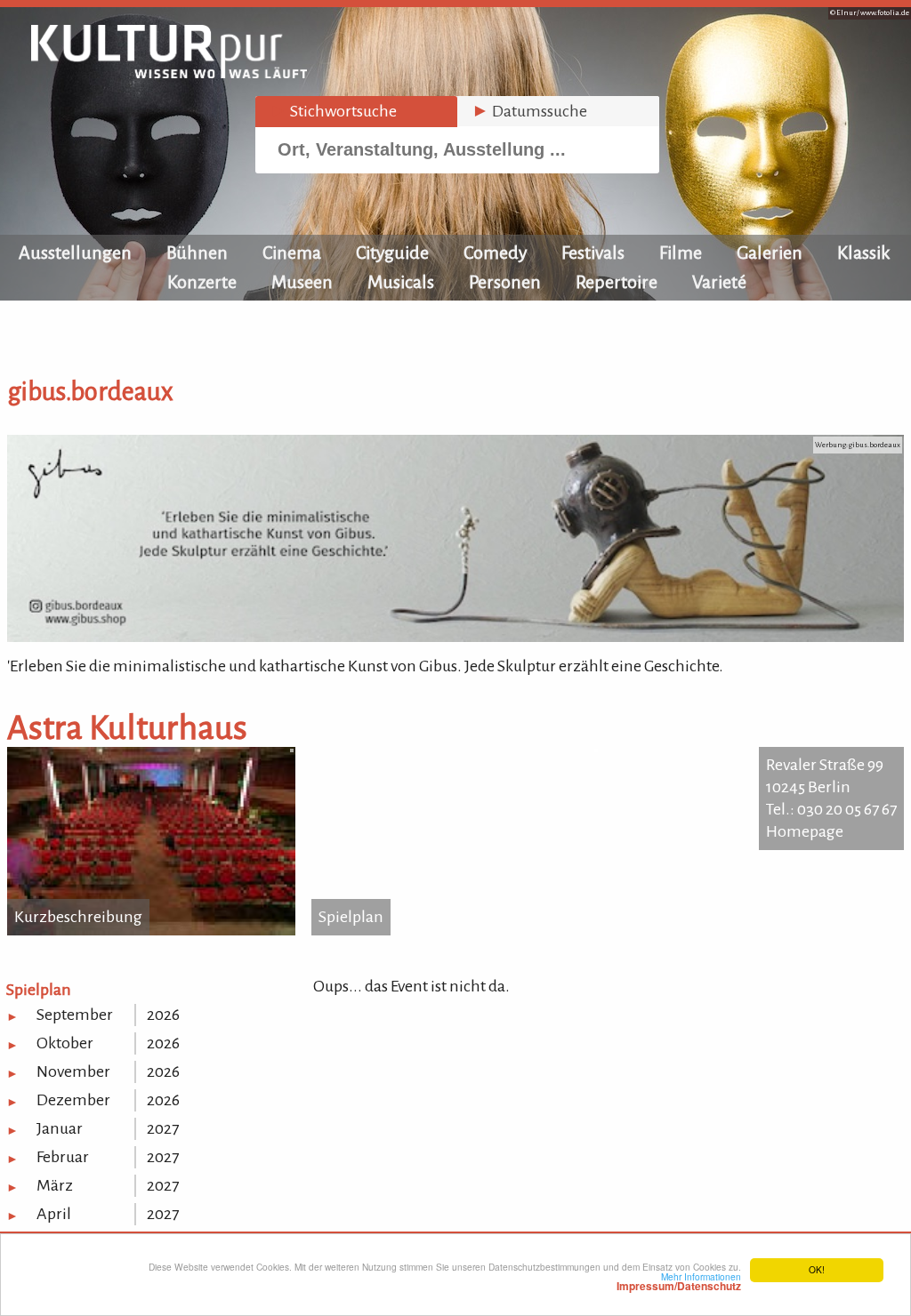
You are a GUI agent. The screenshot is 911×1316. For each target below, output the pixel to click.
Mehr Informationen (679, 1281)
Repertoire (616, 282)
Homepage (804, 831)
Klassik (864, 252)
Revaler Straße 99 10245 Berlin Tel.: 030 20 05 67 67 (831, 787)
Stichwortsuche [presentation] (333, 111)
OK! (817, 1269)
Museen (302, 282)
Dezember (73, 1100)
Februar (62, 1157)
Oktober (64, 1043)
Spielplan (350, 917)
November (73, 1071)
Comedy (495, 252)
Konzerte (202, 282)
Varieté (719, 282)
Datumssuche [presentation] (529, 111)
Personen (505, 282)
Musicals (400, 282)
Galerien (769, 252)
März (54, 1185)
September (74, 1014)
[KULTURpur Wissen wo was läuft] (169, 73)
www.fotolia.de (884, 13)
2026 (163, 1014)
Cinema (291, 252)
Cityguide (392, 252)
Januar (59, 1128)
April (53, 1214)
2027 (163, 1128)
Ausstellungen (75, 252)
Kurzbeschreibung (78, 917)
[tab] (356, 111)
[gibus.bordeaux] (455, 637)
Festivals (593, 252)
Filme (680, 252)
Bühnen (197, 252)
